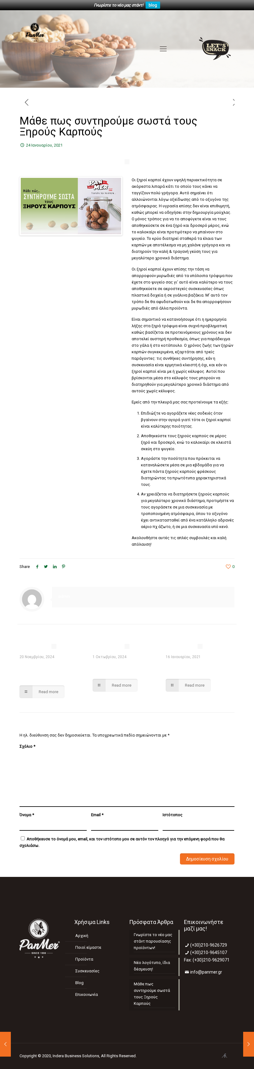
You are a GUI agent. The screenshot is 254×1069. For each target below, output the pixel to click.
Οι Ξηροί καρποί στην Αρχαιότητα (192, 667)
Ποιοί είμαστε (88, 947)
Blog (79, 982)
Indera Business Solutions (76, 1056)
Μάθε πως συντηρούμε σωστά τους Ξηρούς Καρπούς (152, 994)
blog (153, 5)
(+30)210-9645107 (208, 952)
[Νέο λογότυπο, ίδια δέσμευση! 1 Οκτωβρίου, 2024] (248, 1044)
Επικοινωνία (86, 994)
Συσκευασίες (87, 971)
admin (64, 596)
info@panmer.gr (206, 972)
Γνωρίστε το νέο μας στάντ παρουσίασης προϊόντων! (46, 671)
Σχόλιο (27, 746)
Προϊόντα (84, 959)
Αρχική (81, 935)
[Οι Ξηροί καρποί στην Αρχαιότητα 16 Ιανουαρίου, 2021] (5, 1044)
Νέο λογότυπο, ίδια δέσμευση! (117, 667)
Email (97, 814)
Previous (30, 206)
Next (112, 206)
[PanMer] (35, 49)
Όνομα (27, 814)
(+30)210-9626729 (208, 945)
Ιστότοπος (172, 814)
